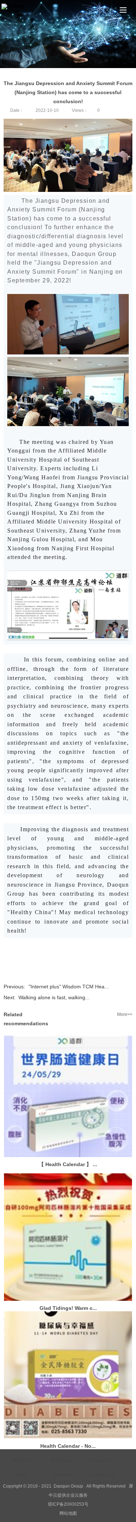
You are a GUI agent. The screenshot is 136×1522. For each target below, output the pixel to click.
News (21, 1474)
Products (101, 1460)
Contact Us (101, 1474)
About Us (21, 1460)
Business (61, 1460)
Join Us (61, 1474)
